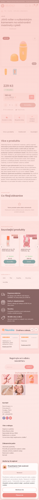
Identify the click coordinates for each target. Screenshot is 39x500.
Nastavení (19, 472)
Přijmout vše (19, 495)
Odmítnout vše (19, 489)
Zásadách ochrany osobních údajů (12, 483)
